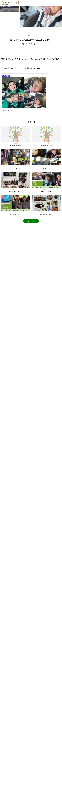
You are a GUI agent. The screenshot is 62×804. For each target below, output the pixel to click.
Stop (46, 110)
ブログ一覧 (31, 221)
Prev (3, 91)
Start (45, 110)
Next (45, 91)
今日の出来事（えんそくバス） (31, 44)
